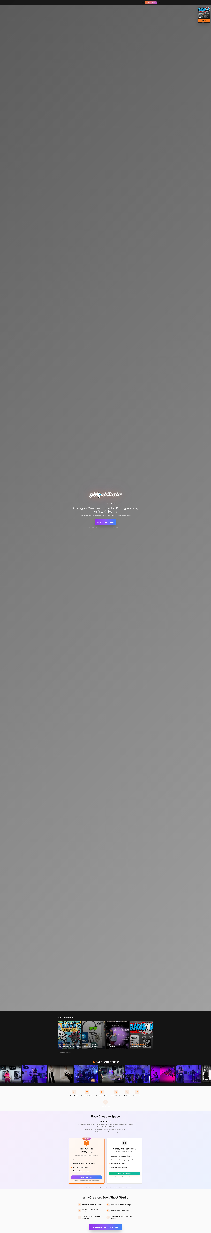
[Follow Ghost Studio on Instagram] (143, 2)
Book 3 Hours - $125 (86, 1177)
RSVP (203, 20)
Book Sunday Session (124, 1173)
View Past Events (65, 1052)
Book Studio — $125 (107, 522)
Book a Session (151, 2)
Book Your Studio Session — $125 (107, 1227)
